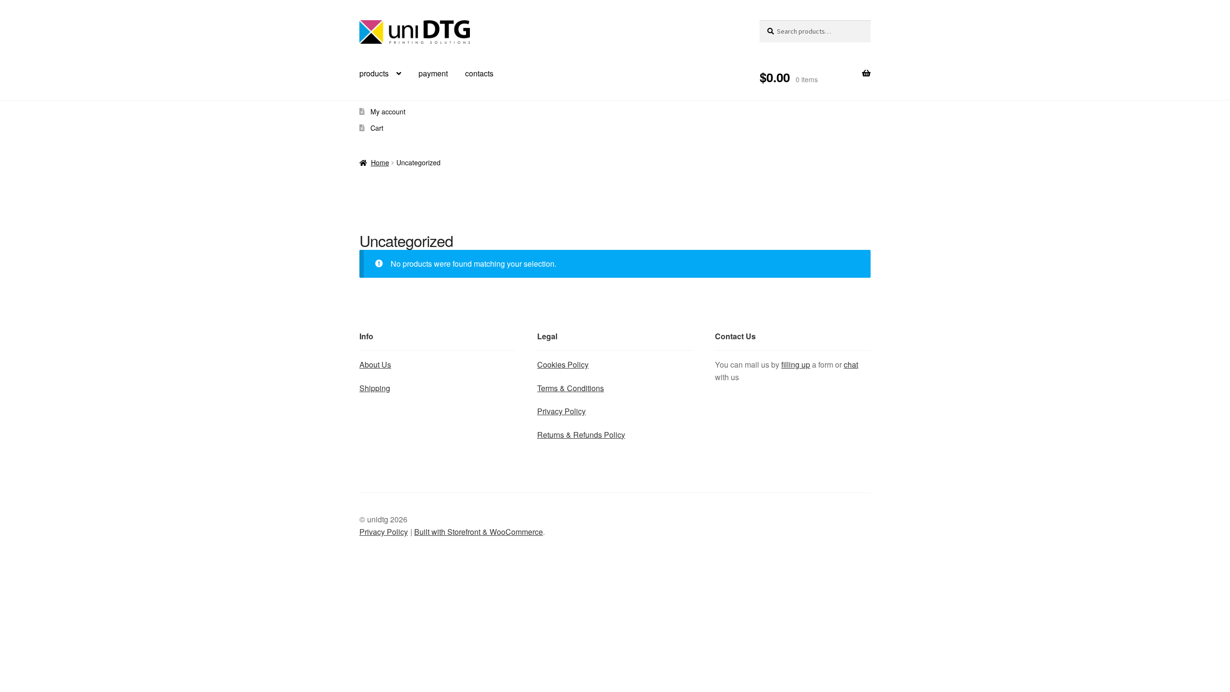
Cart (376, 128)
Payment (433, 73)
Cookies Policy (563, 364)
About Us (375, 364)
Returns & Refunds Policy (581, 434)
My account (388, 111)
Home (380, 162)
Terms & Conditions (570, 388)
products (374, 73)
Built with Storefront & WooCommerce (478, 531)
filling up (795, 364)
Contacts (479, 73)
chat (851, 364)
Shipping (374, 388)
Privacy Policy (561, 411)
